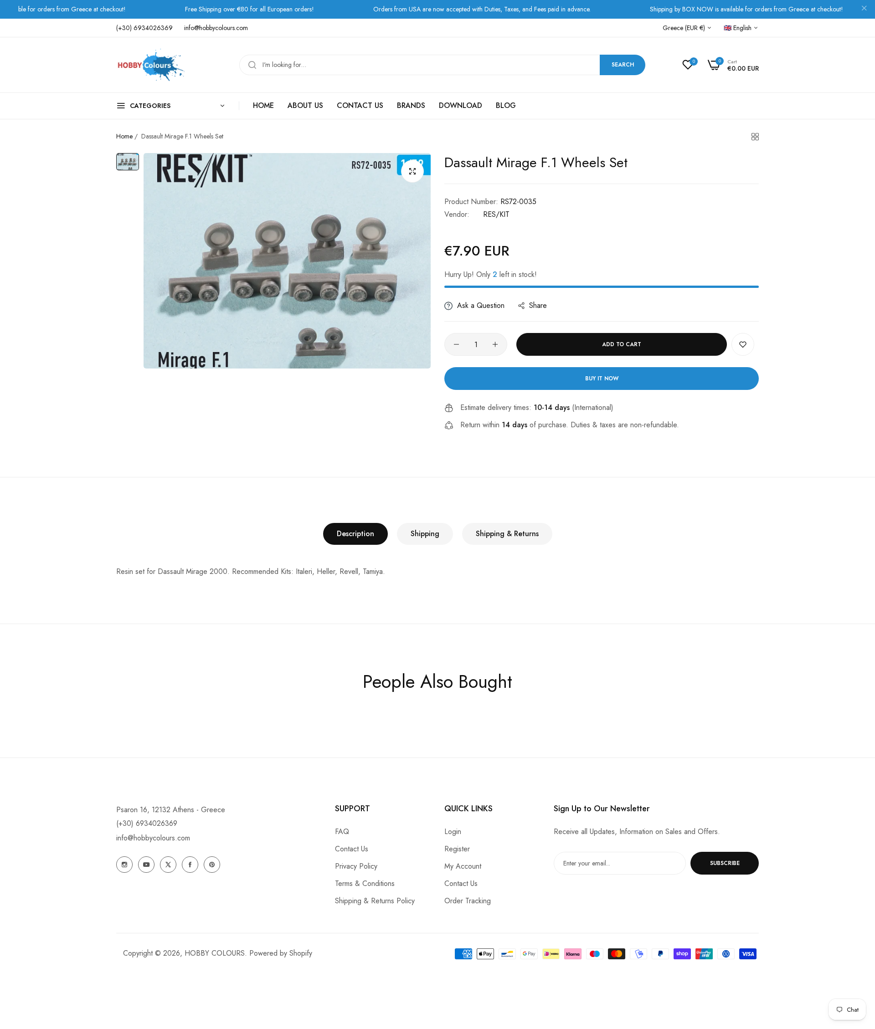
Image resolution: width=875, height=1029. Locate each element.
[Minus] (456, 344)
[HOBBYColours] (150, 65)
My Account (462, 866)
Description (355, 533)
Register (457, 849)
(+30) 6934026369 (146, 823)
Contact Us (351, 849)
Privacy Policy (356, 866)
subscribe (725, 863)
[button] (742, 344)
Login (452, 831)
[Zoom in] (412, 171)
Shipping (425, 533)
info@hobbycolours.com (153, 838)
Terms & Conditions (365, 883)
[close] (864, 9)
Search (623, 65)
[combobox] (442, 65)
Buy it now (601, 378)
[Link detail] (124, 864)
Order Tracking (467, 901)
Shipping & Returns (507, 533)
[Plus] (495, 344)
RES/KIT (496, 214)
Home (124, 136)
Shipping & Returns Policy (375, 901)
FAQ (342, 831)
